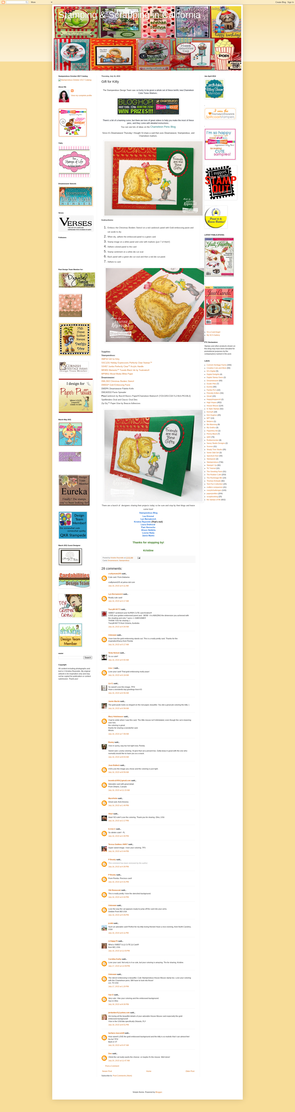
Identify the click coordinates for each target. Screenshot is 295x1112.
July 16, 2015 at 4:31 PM (118, 882)
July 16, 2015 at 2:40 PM (118, 836)
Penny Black (212, 434)
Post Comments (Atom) (122, 1076)
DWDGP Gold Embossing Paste (115, 385)
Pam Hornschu (148, 527)
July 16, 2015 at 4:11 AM (118, 586)
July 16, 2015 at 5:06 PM (118, 915)
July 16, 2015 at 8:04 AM (118, 757)
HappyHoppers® (214, 399)
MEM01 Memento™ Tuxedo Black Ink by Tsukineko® (125, 370)
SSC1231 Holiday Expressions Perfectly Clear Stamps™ (126, 363)
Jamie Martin (148, 535)
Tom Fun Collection (215, 484)
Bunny (111, 742)
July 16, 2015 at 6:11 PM (118, 933)
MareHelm (112, 798)
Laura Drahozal (148, 524)
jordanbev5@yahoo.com (119, 1013)
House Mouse (212, 406)
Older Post (190, 1071)
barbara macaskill (116, 1033)
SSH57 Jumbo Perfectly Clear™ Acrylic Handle (122, 366)
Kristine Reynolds (142, 522)
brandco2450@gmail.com (119, 780)
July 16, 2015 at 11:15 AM (119, 790)
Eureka (210, 387)
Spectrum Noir (213, 456)
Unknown (112, 635)
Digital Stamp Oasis (215, 377)
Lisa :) (111, 668)
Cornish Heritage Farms (217, 365)
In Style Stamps (213, 409)
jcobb (110, 923)
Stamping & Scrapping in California (129, 15)
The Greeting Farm (214, 471)
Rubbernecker (213, 440)
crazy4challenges (214, 490)
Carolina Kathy (114, 959)
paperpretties (212, 493)
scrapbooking (212, 497)
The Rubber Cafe (214, 475)
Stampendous (124, 560)
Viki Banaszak (114, 890)
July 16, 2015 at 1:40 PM (118, 805)
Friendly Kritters (213, 393)
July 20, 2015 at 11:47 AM (119, 1061)
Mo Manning (212, 424)
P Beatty (112, 860)
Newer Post (107, 1071)
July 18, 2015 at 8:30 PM (118, 1004)
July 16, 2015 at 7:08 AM (118, 734)
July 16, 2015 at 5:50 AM (118, 660)
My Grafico (211, 427)
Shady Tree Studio (214, 449)
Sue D (111, 995)
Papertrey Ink (212, 431)
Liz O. (110, 683)
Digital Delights (213, 374)
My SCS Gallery (213, 335)
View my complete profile (81, 95)
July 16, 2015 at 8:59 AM (118, 772)
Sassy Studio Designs (216, 443)
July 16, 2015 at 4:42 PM (118, 897)
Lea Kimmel (148, 516)
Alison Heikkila (148, 530)
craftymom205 (114, 574)
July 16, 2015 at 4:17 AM (118, 601)
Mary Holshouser (115, 716)
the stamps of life (214, 500)
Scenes (210, 446)
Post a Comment (112, 1066)
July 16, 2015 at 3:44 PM (118, 851)
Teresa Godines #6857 (118, 844)
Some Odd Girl (213, 453)
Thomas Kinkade (214, 481)
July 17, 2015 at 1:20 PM (118, 986)
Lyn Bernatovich (148, 519)
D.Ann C (112, 829)
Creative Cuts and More (216, 368)
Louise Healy (148, 533)
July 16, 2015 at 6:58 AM (118, 708)
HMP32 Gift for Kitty (110, 359)
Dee (110, 1053)
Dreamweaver (113, 560)
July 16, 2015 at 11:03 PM (119, 951)
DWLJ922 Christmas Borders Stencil (117, 381)
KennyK (210, 412)
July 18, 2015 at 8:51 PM (118, 1025)
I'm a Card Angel (213, 332)
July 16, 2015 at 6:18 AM (118, 675)
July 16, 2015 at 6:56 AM (118, 693)
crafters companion (215, 487)
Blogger (158, 1092)
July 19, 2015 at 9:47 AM (118, 1045)
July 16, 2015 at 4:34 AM (118, 627)
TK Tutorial (211, 468)
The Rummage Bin (214, 478)
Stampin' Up (212, 465)
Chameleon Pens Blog (163, 126)
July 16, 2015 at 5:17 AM (118, 645)
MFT (208, 418)
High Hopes (212, 402)
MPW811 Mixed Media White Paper (117, 374)
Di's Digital (211, 371)
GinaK (209, 396)
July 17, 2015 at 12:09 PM (119, 966)
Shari (110, 814)
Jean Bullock (114, 765)
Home (148, 1071)
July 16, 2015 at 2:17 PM (118, 821)
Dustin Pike (211, 384)
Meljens (210, 421)
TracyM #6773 (114, 609)
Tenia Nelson (114, 653)
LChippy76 (113, 941)
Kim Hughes (212, 415)
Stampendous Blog (148, 513)
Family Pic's (211, 390)
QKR (209, 437)
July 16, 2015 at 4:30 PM (118, 867)
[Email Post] (139, 558)
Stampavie (211, 459)
